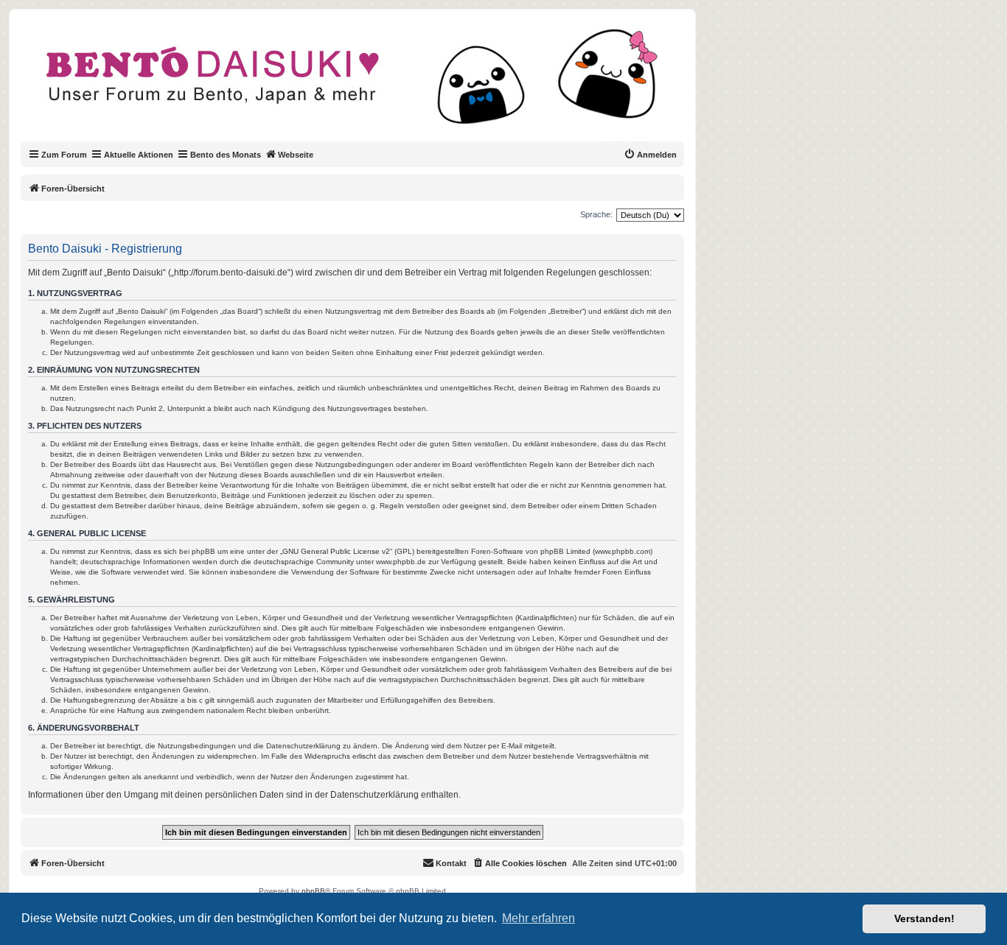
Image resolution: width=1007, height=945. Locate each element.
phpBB (313, 891)
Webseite (295, 154)
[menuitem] (650, 155)
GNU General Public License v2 (336, 551)
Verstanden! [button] (924, 918)
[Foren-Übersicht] (364, 84)
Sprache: (596, 214)
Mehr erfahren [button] (538, 918)
